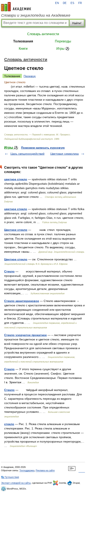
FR (80, 3)
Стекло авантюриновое (21, 301)
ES (72, 3)
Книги (23, 48)
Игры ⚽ (63, 48)
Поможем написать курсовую (43, 147)
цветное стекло (15, 179)
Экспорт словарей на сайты (16, 483)
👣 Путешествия (10, 477)
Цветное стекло (15, 229)
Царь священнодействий (27, 153)
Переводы (63, 41)
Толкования (23, 41)
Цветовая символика (64, 153)
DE (65, 3)
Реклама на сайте (45, 470)
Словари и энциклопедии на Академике (35, 15)
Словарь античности (43, 34)
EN (57, 3)
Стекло (9, 271)
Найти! (76, 23)
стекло (9, 424)
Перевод (29, 76)
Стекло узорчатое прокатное (25, 335)
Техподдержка (26, 470)
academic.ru (16, 6)
